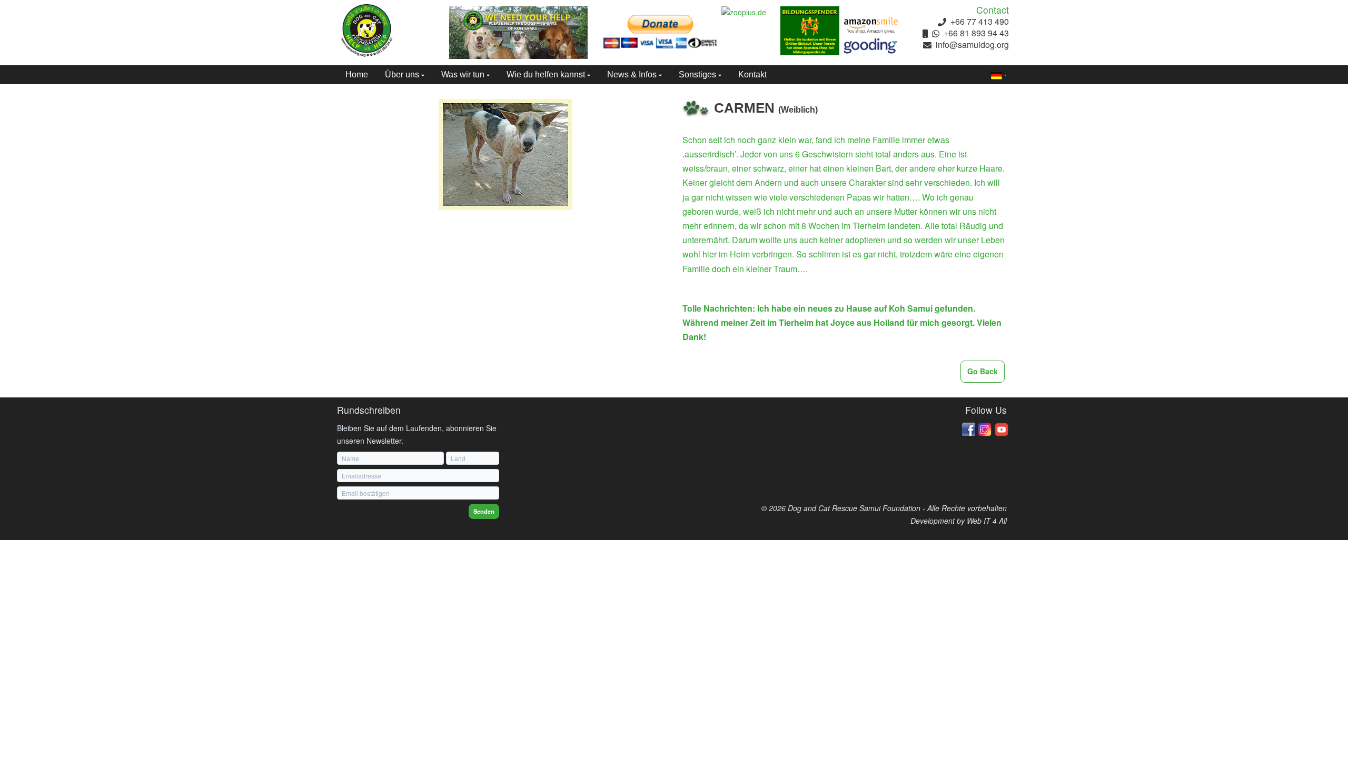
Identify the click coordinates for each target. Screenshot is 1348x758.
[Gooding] (871, 46)
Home (356, 74)
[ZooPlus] (750, 12)
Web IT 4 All (987, 520)
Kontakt (752, 74)
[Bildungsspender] (809, 30)
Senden (483, 511)
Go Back (982, 371)
